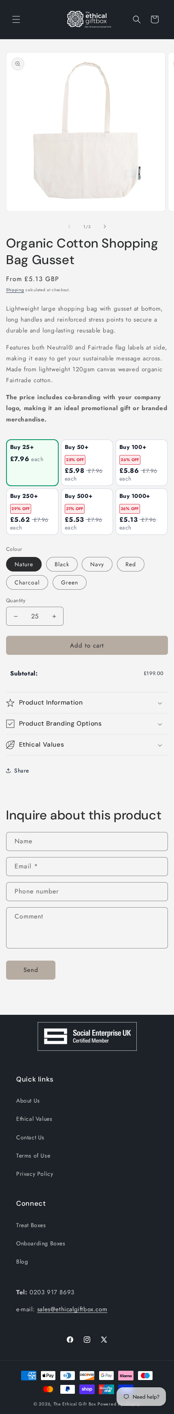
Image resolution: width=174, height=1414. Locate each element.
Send (30, 969)
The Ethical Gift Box (74, 1404)
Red (130, 564)
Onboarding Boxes (41, 1243)
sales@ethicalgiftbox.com (72, 1309)
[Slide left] (69, 226)
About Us (28, 1100)
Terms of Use (33, 1156)
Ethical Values (34, 1119)
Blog (22, 1261)
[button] (16, 19)
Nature (24, 564)
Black (62, 564)
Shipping (15, 290)
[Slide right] (105, 226)
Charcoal (27, 582)
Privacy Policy (34, 1174)
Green (69, 582)
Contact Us (30, 1137)
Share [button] (21, 770)
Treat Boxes (31, 1225)
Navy (97, 564)
